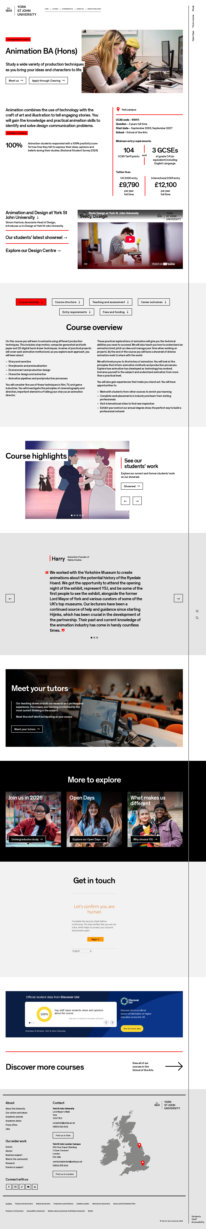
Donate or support (14, 1167)
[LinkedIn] (35, 1187)
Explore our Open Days (86, 839)
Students (196, 1216)
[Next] (137, 501)
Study (192, 8)
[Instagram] (15, 1187)
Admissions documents (101, 1204)
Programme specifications (63, 1204)
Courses (55, 9)
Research (10, 1163)
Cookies (9, 1203)
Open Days (192, 36)
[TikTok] (22, 1187)
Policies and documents (24, 1204)
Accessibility (198, 1222)
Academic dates (13, 1120)
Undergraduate (67, 9)
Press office (11, 1124)
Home (47, 9)
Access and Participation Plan (124, 1204)
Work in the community (17, 1159)
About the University (15, 1108)
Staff (194, 1219)
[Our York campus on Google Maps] (139, 1146)
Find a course (192, 21)
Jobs (8, 1128)
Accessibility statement (36, 1211)
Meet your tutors (24, 729)
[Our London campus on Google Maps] (142, 1163)
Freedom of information (15, 1211)
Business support (14, 1154)
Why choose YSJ (143, 839)
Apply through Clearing (46, 80)
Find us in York (63, 1135)
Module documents (43, 1204)
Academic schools (14, 1116)
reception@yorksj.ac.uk (64, 1122)
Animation (80, 9)
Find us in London (65, 1174)
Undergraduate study (25, 839)
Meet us (14, 80)
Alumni (9, 1150)
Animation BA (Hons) (94, 9)
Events (9, 1146)
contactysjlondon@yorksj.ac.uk (67, 1161)
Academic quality (83, 1204)
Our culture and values (16, 1112)
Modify (90, 1211)
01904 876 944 (60, 1165)
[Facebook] (9, 1187)
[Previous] (125, 501)
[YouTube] (28, 1187)
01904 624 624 (60, 1126)
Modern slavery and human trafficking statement (66, 1211)
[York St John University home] (21, 11)
